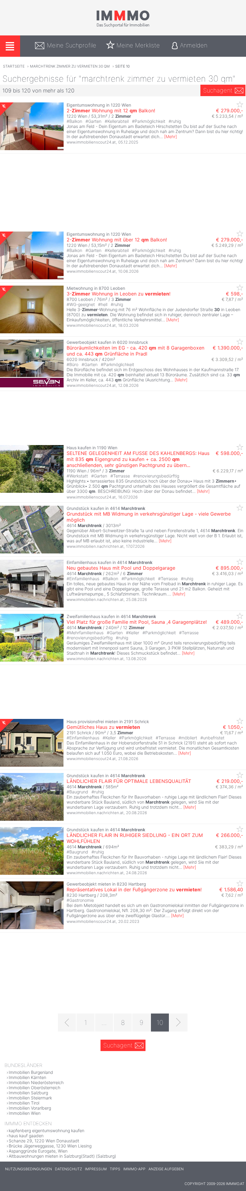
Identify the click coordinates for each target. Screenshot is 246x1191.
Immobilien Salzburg (28, 1092)
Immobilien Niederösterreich (36, 1082)
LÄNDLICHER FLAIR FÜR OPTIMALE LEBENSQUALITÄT (129, 781)
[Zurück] (67, 1023)
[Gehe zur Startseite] (123, 26)
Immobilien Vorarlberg (30, 1108)
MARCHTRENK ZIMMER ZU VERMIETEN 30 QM (70, 66)
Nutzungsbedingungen (28, 1169)
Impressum (96, 1169)
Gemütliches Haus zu (103, 727)
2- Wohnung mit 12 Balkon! (111, 111)
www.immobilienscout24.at (91, 142)
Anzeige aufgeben (166, 1169)
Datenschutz (68, 1169)
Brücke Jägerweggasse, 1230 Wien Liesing (50, 1145)
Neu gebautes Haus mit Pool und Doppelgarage (121, 568)
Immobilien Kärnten (27, 1077)
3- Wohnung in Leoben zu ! (118, 294)
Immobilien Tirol (24, 1102)
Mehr (171, 136)
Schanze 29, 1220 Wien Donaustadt (44, 1140)
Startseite (14, 66)
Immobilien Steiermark (30, 1097)
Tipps (115, 1169)
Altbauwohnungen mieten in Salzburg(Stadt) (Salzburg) (62, 1156)
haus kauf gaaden (26, 1135)
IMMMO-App (134, 1169)
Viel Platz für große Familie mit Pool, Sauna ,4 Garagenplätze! (137, 622)
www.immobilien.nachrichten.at (95, 546)
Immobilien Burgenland (31, 1072)
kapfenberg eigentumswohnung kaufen (46, 1130)
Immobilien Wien (24, 1113)
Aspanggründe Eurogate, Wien (38, 1150)
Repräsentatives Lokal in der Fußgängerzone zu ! (134, 889)
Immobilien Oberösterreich (34, 1087)
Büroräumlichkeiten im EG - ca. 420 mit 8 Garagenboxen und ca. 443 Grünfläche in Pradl (135, 351)
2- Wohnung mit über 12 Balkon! (117, 240)
